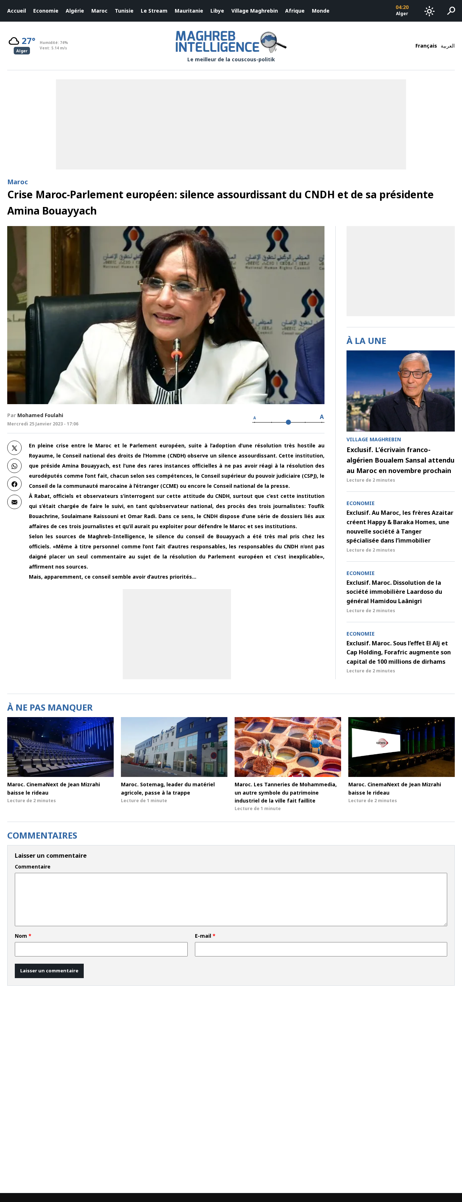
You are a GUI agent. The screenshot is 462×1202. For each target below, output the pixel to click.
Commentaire (33, 866)
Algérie (75, 10)
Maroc (99, 10)
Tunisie (124, 10)
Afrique (295, 10)
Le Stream (154, 10)
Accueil (16, 10)
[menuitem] (16, 11)
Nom (23, 935)
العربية (448, 45)
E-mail (205, 935)
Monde (321, 10)
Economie (45, 10)
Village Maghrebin (254, 10)
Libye (217, 10)
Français (426, 45)
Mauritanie (189, 10)
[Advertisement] (177, 634)
